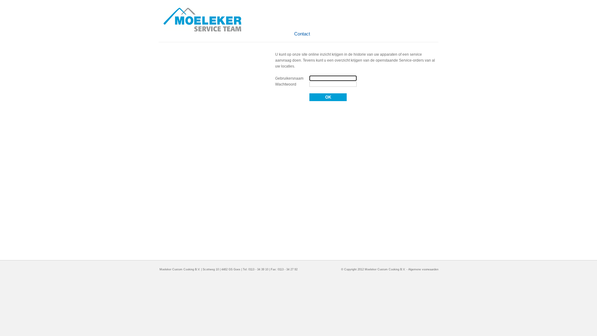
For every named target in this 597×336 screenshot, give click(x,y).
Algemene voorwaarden (423, 269)
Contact (302, 33)
